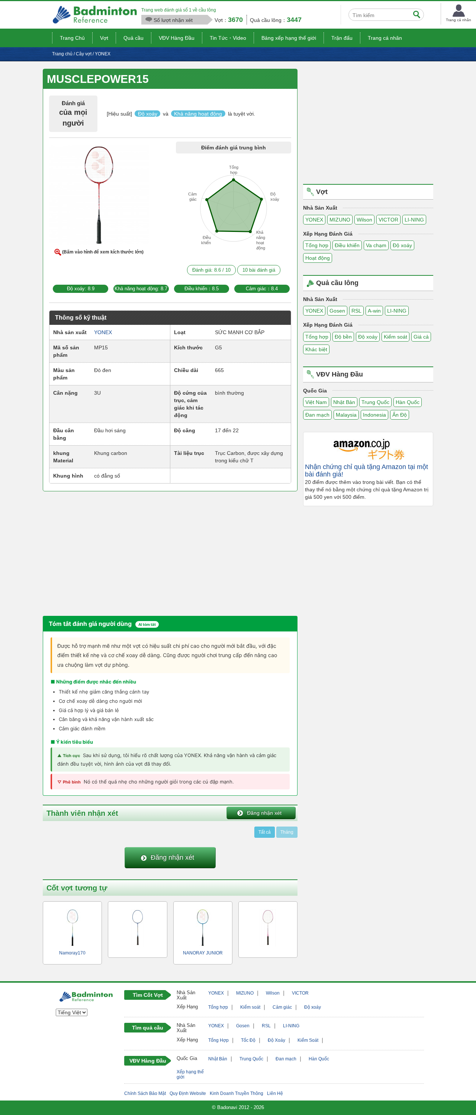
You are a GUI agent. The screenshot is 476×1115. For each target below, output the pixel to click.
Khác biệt (316, 349)
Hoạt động (317, 258)
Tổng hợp (316, 245)
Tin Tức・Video (228, 38)
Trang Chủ (72, 38)
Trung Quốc (375, 402)
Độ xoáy (402, 245)
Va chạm (376, 245)
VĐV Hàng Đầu (176, 38)
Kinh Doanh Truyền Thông (236, 1093)
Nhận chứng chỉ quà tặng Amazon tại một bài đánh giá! (366, 470)
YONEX (314, 220)
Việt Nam (316, 402)
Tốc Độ (248, 1040)
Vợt (104, 38)
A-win (374, 311)
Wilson (364, 220)
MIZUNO (339, 220)
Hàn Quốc (407, 402)
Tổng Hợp (218, 1040)
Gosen (337, 311)
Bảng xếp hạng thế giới (288, 38)
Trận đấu (342, 38)
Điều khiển (347, 245)
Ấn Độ (399, 415)
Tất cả (264, 832)
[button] (99, 197)
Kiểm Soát (308, 1040)
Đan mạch (317, 415)
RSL (356, 311)
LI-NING (414, 220)
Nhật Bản (344, 402)
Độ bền (343, 337)
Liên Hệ (275, 1093)
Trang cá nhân (385, 38)
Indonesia (374, 415)
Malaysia (346, 415)
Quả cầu (133, 38)
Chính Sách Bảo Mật (145, 1093)
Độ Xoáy (276, 1040)
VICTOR (388, 220)
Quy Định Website (188, 1093)
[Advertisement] (105, 553)
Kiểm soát (395, 337)
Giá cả (421, 337)
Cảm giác (282, 1007)
